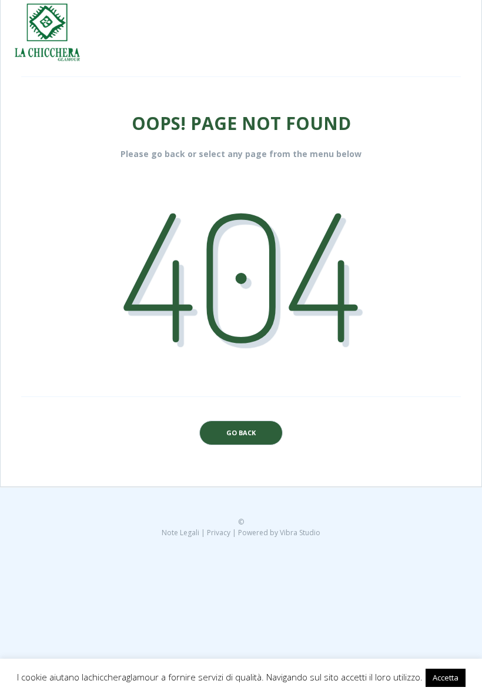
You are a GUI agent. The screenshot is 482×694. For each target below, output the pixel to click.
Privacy (218, 533)
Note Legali (180, 533)
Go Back (241, 432)
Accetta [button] (445, 677)
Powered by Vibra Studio (279, 533)
